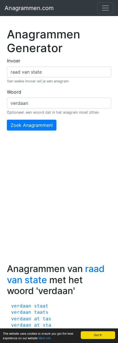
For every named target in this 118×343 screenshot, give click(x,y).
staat (41, 306)
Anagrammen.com (29, 8)
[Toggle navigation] (105, 8)
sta (47, 325)
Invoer (13, 61)
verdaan (21, 306)
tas (47, 319)
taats (41, 312)
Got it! (98, 335)
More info (45, 338)
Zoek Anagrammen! (32, 125)
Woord (14, 92)
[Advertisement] (59, 202)
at (37, 319)
